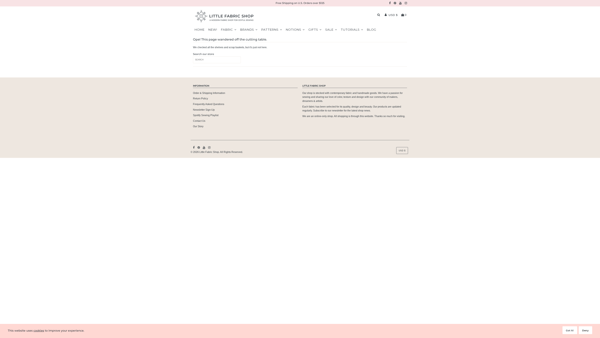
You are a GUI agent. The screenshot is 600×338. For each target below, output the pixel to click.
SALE (329, 29)
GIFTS (313, 29)
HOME (200, 29)
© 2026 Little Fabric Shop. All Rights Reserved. (217, 152)
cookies (38, 330)
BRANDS (247, 29)
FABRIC (227, 29)
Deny (585, 330)
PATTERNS (269, 29)
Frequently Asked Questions (208, 104)
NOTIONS (293, 29)
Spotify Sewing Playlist (205, 115)
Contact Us (199, 121)
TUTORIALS (350, 29)
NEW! (212, 29)
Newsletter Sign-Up (204, 109)
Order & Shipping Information (209, 93)
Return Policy (200, 98)
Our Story (198, 126)
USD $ (393, 15)
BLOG (371, 29)
